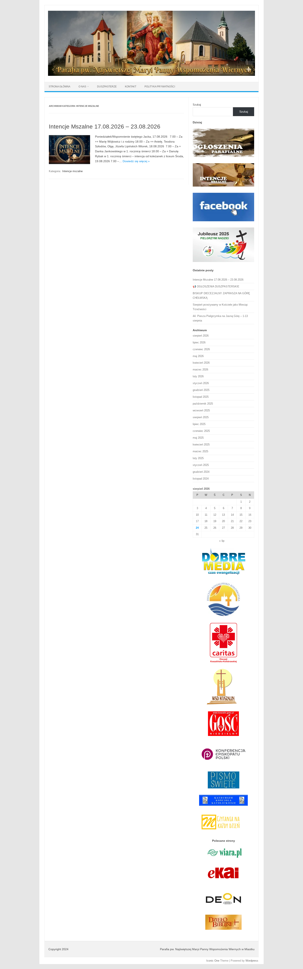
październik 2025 (203, 403)
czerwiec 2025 (201, 430)
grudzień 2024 (201, 471)
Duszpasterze (107, 86)
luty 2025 (198, 458)
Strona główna (59, 86)
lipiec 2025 (199, 424)
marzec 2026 (200, 369)
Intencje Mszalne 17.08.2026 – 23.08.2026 (104, 126)
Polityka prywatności (159, 86)
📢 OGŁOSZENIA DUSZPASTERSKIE (216, 286)
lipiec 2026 (199, 342)
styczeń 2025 (201, 465)
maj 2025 (198, 437)
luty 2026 (198, 376)
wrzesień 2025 (201, 410)
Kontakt (130, 86)
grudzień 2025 (201, 390)
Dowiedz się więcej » (136, 161)
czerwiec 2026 (201, 349)
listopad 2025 (201, 396)
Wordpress (251, 960)
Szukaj (197, 104)
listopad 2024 (201, 478)
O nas (82, 86)
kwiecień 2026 (201, 362)
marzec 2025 (200, 451)
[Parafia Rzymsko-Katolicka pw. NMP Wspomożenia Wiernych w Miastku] (151, 74)
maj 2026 (198, 356)
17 (197, 521)
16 (249, 514)
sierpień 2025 (201, 417)
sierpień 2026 (201, 335)
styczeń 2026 (201, 383)
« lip (221, 540)
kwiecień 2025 (201, 444)
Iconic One (212, 960)
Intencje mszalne (72, 171)
